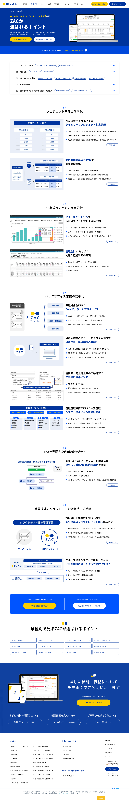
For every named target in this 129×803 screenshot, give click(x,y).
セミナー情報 (67, 750)
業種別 (25, 4)
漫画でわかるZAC (16, 779)
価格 (49, 4)
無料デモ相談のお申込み (99, 4)
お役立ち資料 (67, 746)
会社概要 (107, 741)
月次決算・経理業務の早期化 (63, 78)
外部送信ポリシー (110, 753)
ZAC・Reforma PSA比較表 (20, 771)
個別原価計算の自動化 (65, 65)
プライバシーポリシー (65, 793)
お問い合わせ (112, 769)
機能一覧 (14, 750)
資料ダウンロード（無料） (25, 722)
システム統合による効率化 (96, 78)
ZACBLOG (66, 754)
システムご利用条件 (17, 775)
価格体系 (14, 754)
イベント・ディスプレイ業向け (43, 754)
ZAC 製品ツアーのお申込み (63, 722)
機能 (42, 4)
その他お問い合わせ (103, 722)
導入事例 (56, 4)
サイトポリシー (109, 749)
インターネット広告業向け (41, 766)
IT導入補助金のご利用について (43, 779)
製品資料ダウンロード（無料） (44, 39)
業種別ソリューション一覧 (19, 746)
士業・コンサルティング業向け (43, 771)
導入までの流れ (16, 766)
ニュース (107, 757)
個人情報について (110, 745)
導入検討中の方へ (79, 4)
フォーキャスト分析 (35, 72)
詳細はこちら (113, 145)
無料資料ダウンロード (117, 4)
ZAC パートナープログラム (19, 783)
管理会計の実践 (48, 72)
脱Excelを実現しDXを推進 (45, 78)
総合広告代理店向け (39, 762)
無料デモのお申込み (93, 702)
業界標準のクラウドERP (62, 91)
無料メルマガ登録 (68, 758)
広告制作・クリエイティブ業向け (43, 758)
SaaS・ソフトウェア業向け (41, 750)
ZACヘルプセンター (69, 776)
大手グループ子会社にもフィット (81, 91)
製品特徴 (34, 4)
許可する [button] (100, 798)
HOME (12, 11)
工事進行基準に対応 (80, 78)
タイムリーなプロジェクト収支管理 (46, 65)
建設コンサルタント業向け (41, 775)
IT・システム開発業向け (41, 746)
